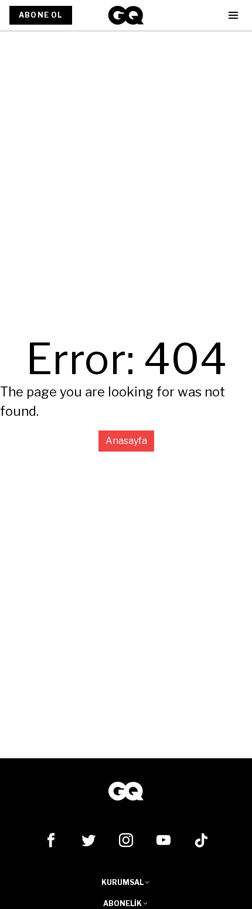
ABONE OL (41, 15)
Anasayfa (126, 440)
